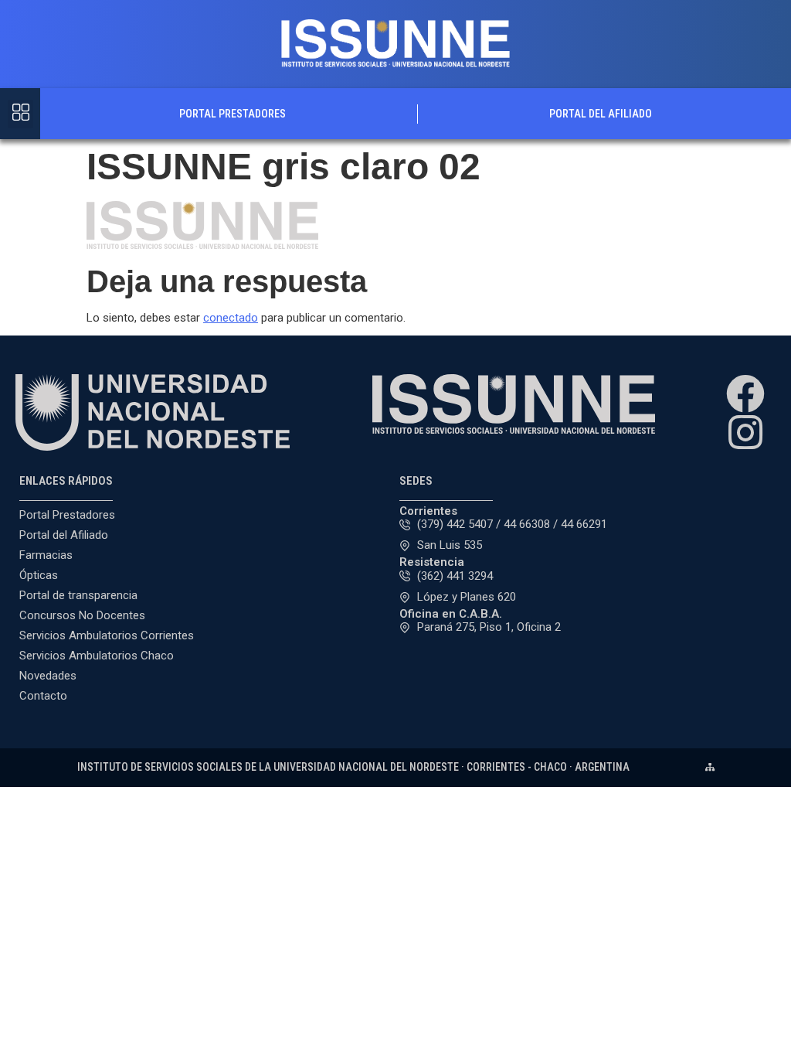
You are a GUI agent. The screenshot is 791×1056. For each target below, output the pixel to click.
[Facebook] (745, 393)
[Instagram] (745, 432)
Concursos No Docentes (82, 615)
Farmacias (46, 555)
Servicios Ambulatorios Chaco (96, 656)
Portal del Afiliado (600, 113)
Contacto (43, 696)
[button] (20, 114)
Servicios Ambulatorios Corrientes (106, 635)
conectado (230, 318)
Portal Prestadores (232, 113)
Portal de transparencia (78, 595)
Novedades (47, 676)
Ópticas (38, 575)
